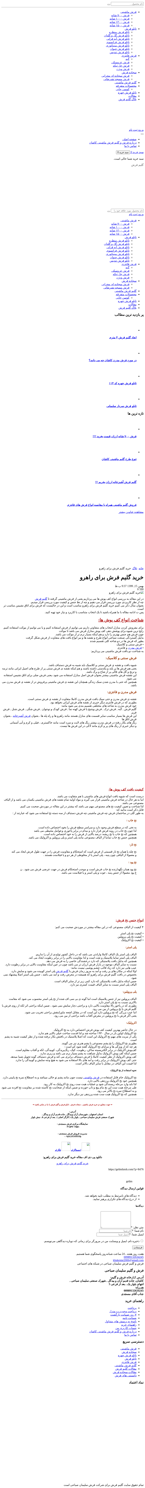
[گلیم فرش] (90, 206)
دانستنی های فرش (126, 1375)
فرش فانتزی (129, 1362)
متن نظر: (137, 1227)
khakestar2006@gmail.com (128, 1260)
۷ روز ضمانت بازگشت (123, 1314)
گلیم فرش (41, 598)
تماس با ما (130, 145)
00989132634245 (134, 1257)
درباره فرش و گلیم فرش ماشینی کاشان (113, 142)
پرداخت (132, 1307)
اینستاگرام (76, 1150)
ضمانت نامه (130, 1318)
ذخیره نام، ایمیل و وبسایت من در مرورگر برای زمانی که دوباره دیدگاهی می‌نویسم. (91, 1241)
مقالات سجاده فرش (125, 1372)
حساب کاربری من (126, 1328)
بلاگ (134, 568)
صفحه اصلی (129, 139)
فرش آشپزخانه (22, 715)
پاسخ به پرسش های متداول (121, 1321)
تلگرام (58, 1150)
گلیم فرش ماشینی (126, 1365)
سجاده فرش (129, 1351)
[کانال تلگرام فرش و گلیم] (118, 538)
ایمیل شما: (137, 1234)
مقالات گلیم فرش (126, 1368)
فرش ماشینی (91, 1077)
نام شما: (139, 1230)
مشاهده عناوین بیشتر (131, 511)
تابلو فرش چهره (127, 1355)
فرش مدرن (135, 647)
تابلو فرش (131, 1358)
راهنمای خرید (129, 1324)
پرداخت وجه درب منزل (123, 1311)
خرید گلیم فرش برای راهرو (72, 1163)
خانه (141, 568)
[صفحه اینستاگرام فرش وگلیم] (118, 564)
